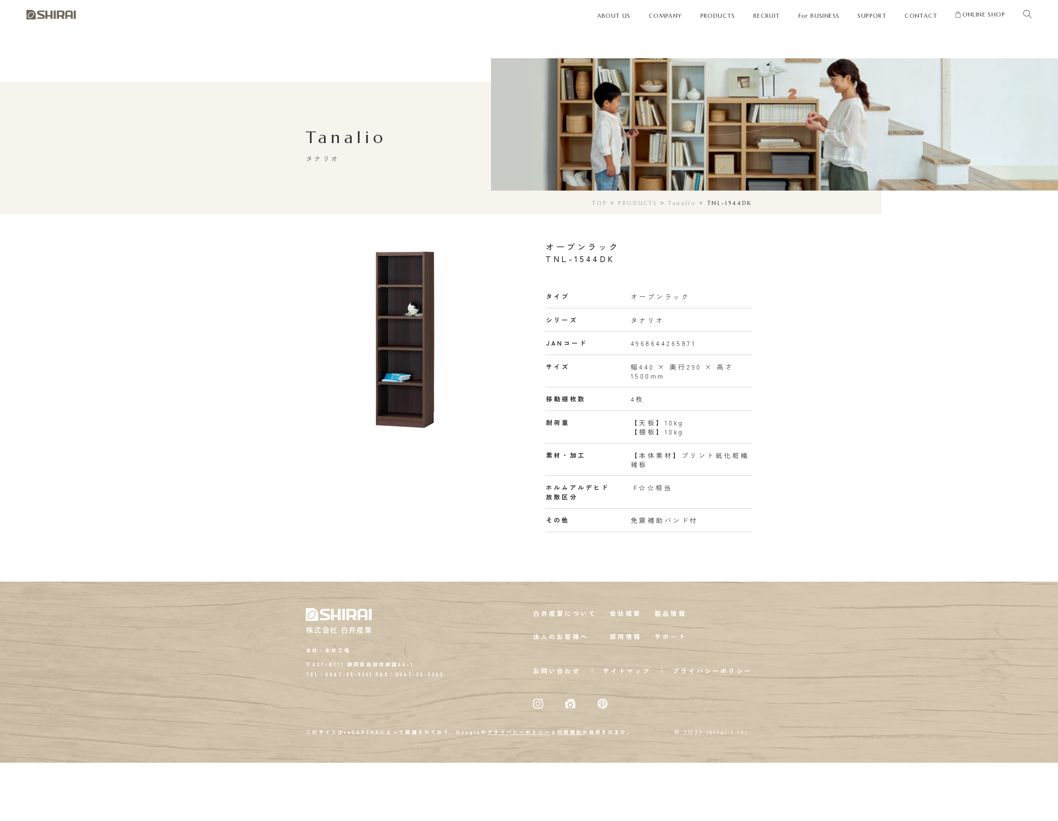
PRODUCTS (637, 203)
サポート (670, 636)
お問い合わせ (557, 670)
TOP (599, 203)
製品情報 (670, 613)
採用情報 (625, 636)
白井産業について (565, 613)
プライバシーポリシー (712, 670)
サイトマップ (627, 670)
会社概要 (625, 613)
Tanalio (682, 203)
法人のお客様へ (561, 636)
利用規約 (569, 731)
